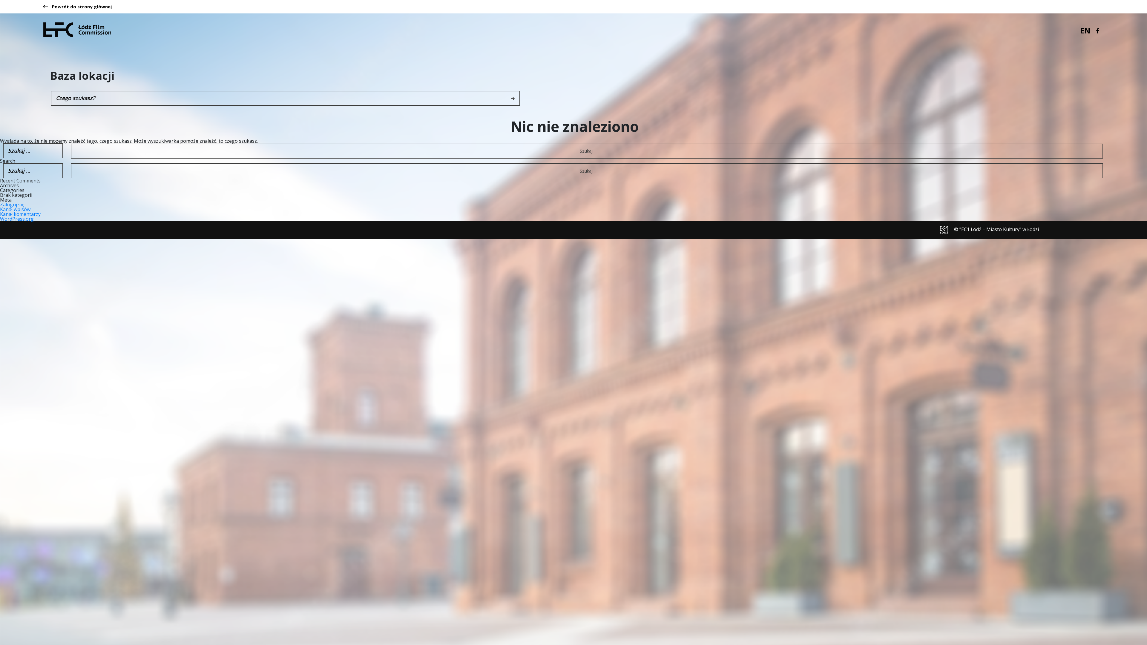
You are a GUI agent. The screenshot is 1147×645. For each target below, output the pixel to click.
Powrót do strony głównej (82, 6)
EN (1085, 30)
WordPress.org (17, 219)
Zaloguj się (12, 204)
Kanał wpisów (15, 209)
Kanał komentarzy (20, 214)
